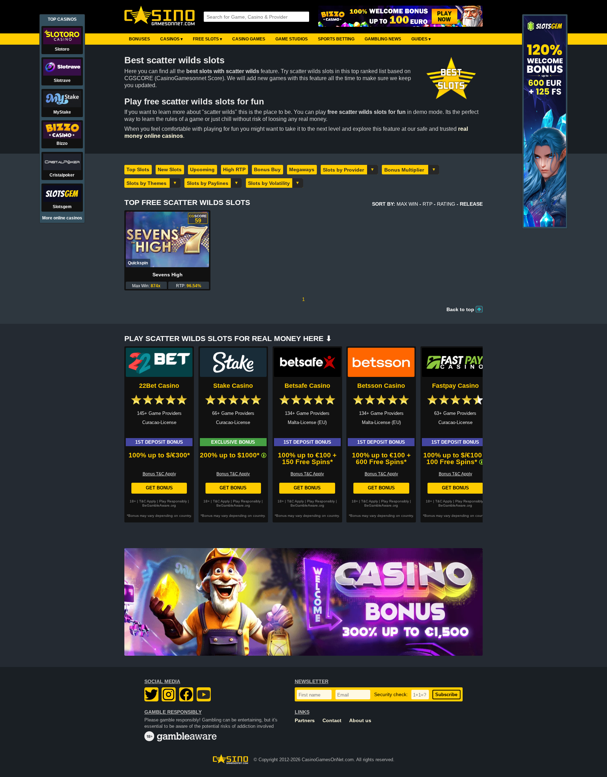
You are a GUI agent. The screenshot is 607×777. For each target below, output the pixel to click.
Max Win (407, 204)
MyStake (62, 112)
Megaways (301, 169)
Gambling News (383, 39)
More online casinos (62, 218)
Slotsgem (62, 206)
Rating (446, 204)
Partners (305, 720)
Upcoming (202, 169)
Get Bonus (159, 487)
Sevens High (167, 274)
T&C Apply (147, 501)
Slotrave (62, 80)
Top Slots (137, 169)
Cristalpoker (62, 175)
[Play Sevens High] (167, 239)
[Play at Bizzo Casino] (400, 17)
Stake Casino (233, 386)
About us (360, 720)
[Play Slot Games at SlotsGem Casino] (545, 225)
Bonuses (139, 39)
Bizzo (62, 143)
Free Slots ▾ (207, 39)
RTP (427, 204)
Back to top (460, 309)
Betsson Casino (381, 386)
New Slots (170, 169)
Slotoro (62, 49)
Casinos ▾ (171, 39)
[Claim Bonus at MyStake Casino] (303, 602)
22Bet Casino (159, 386)
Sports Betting (336, 39)
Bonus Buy (267, 169)
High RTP (234, 169)
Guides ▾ (421, 39)
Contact (331, 720)
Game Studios (291, 39)
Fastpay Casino (455, 386)
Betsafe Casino (307, 386)
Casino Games (248, 39)
